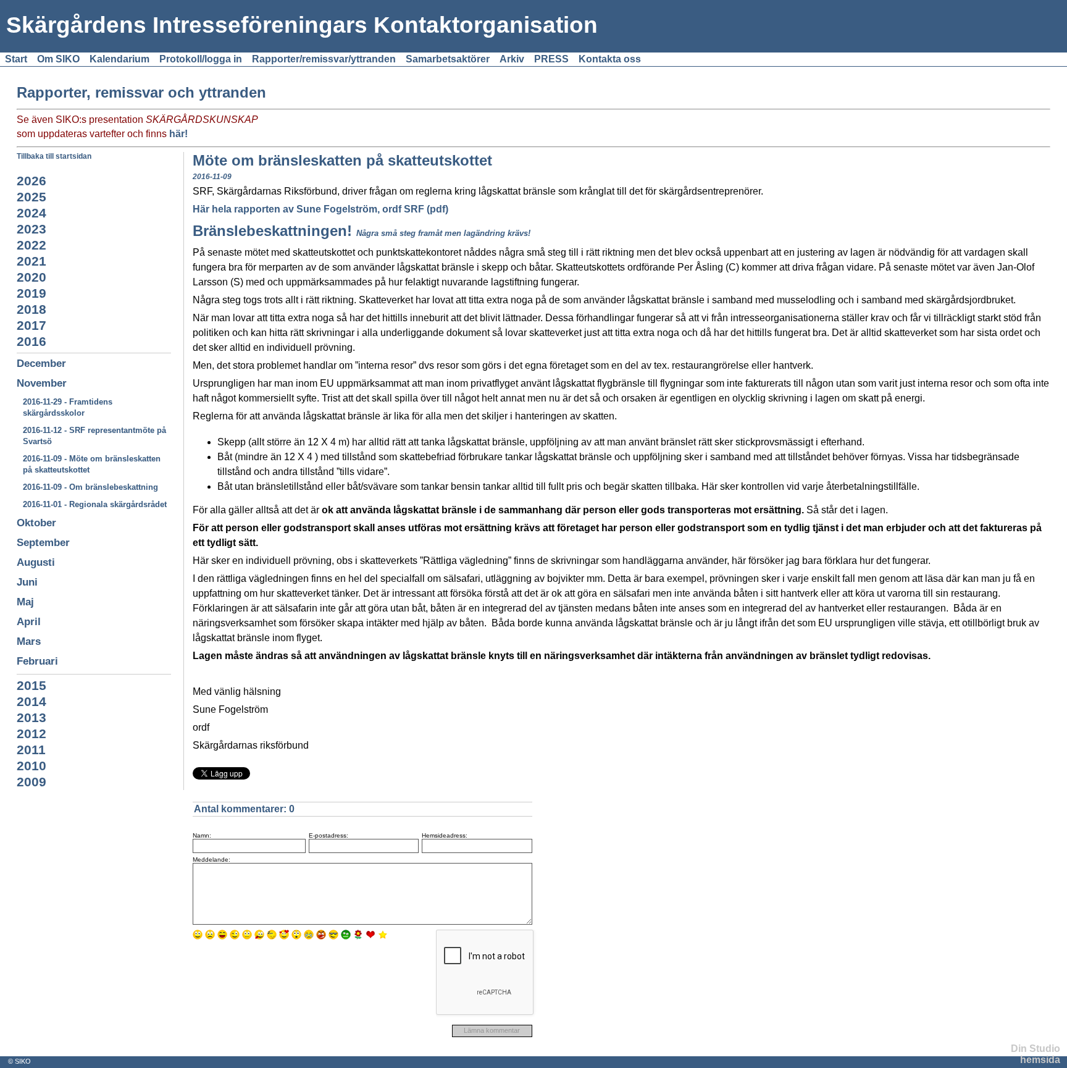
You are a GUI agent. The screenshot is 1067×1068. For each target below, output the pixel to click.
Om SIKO (58, 59)
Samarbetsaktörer (448, 59)
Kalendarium (119, 59)
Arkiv (512, 59)
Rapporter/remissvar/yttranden (324, 59)
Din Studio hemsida (1035, 1054)
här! (178, 133)
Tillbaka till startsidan (54, 156)
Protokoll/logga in (200, 59)
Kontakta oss (610, 59)
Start (16, 59)
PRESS (551, 59)
